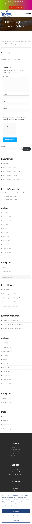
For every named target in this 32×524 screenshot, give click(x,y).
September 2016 (7, 221)
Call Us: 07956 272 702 (16, 7)
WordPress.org (7, 429)
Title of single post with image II (11, 171)
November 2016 (7, 217)
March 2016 (6, 237)
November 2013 (7, 253)
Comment (6, 76)
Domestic (16, 469)
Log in (4, 416)
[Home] (5, 13)
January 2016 (6, 245)
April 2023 (5, 213)
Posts (4, 267)
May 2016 (5, 229)
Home (16, 486)
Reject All (16, 520)
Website (5, 108)
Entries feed (6, 420)
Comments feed (7, 425)
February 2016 (6, 241)
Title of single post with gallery (14, 196)
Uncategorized (6, 61)
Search (3, 146)
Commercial (16, 472)
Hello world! (6, 163)
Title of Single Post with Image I (11, 167)
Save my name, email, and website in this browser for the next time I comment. (14, 118)
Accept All (16, 511)
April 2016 (5, 233)
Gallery (16, 491)
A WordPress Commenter (8, 193)
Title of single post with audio (11, 179)
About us (16, 488)
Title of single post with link (10, 175)
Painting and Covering (16, 474)
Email (5, 101)
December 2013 (7, 249)
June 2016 (5, 225)
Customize (16, 516)
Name (5, 94)
